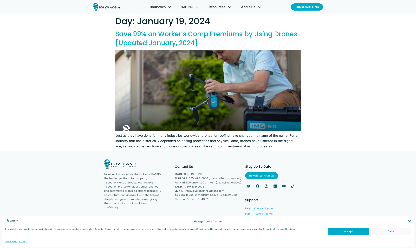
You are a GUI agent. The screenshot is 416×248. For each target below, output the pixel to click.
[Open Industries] (169, 7)
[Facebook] (257, 186)
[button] (409, 221)
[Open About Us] (259, 7)
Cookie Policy (11, 241)
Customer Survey (264, 213)
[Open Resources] (229, 7)
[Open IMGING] (197, 7)
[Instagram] (266, 186)
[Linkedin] (275, 186)
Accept (348, 231)
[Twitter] (248, 186)
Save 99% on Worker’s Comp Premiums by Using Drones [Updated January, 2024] (206, 38)
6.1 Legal (23, 241)
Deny (391, 231)
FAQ (247, 208)
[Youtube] (283, 186)
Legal (247, 213)
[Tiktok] (292, 186)
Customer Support (263, 208)
